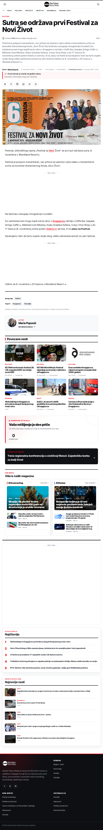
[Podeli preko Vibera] (17, 84)
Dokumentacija (59, 810)
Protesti (29, 10)
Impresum (57, 801)
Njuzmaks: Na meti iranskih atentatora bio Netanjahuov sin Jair (33, 524)
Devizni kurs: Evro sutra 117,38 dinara (31, 703)
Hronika (8, 398)
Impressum (6, 810)
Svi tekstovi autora (25, 326)
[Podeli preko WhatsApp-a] (23, 84)
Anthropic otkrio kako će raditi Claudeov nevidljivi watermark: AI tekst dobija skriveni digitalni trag (79, 527)
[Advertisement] (51, 191)
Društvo (40, 10)
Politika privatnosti (9, 801)
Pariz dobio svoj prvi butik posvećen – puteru (34, 715)
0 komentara (61, 69)
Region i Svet (65, 10)
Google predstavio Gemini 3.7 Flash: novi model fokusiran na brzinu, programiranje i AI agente (80, 516)
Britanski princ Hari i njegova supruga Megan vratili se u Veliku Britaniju (44, 726)
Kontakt (5, 815)
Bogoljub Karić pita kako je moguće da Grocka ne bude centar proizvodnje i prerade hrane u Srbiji (53, 691)
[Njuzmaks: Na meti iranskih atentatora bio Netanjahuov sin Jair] (12, 525)
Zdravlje (57, 777)
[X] (4, 786)
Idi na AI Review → (90, 483)
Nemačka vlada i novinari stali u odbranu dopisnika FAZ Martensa (31, 515)
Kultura (5, 16)
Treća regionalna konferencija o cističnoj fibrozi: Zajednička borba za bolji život (49, 457)
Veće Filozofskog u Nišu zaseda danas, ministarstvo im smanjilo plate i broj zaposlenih (48, 648)
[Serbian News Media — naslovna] (52, 4)
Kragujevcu (59, 221)
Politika (18, 10)
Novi (51, 150)
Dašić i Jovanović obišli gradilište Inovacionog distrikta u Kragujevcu (51, 404)
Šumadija (27, 304)
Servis (71, 398)
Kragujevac (17, 304)
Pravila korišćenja (9, 797)
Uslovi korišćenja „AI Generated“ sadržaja (18, 806)
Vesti (9, 10)
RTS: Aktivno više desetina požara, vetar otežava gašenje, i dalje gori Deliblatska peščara (49, 668)
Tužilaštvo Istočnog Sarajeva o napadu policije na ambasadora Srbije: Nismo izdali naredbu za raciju (53, 661)
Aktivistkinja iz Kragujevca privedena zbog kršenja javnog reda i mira (19, 404)
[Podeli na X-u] (11, 84)
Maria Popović (13, 69)
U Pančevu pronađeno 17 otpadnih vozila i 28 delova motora (36, 655)
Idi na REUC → (45, 483)
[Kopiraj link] (29, 84)
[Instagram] (15, 786)
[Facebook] (10, 786)
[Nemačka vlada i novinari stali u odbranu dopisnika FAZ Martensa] (12, 516)
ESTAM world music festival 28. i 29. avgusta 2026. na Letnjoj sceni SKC (19, 369)
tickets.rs (51, 229)
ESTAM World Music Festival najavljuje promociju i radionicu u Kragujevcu (51, 369)
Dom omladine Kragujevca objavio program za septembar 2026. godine (82, 369)
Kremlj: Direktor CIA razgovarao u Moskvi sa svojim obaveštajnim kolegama (45, 738)
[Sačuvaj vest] (35, 84)
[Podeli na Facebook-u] (5, 84)
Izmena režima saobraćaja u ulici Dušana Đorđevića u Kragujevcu (81, 404)
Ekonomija (51, 10)
